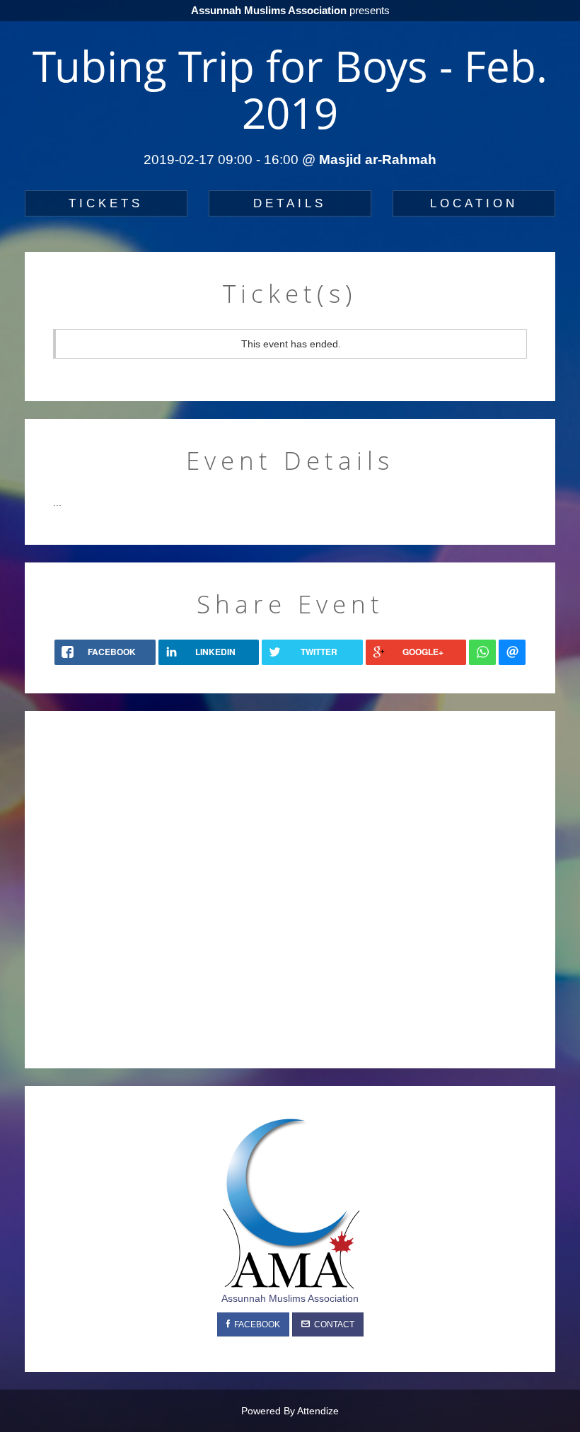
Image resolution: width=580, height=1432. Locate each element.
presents (290, 10)
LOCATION (474, 203)
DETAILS (289, 203)
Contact (332, 1324)
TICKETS (106, 203)
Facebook (255, 1324)
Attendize (318, 1410)
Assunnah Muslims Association (290, 1298)
